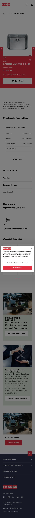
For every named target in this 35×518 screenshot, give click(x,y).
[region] (17, 259)
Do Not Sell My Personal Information (17, 262)
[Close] (31, 248)
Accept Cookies (17, 267)
